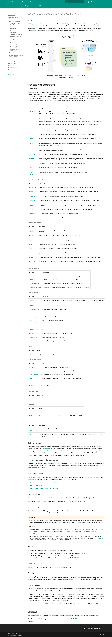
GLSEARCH (31, 158)
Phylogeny (13, 39)
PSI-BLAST (31, 129)
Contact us (11, 74)
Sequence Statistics (15, 36)
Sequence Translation (16, 34)
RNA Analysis (13, 47)
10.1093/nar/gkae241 (59, 558)
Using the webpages (18, 6)
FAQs (40, 6)
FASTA (30, 134)
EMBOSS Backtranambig (35, 287)
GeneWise (31, 217)
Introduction (11, 15)
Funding (10, 70)
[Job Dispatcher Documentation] (8, 2)
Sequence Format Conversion (15, 50)
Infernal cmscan (33, 412)
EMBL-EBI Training (65, 479)
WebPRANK (32, 261)
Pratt (30, 382)
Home (8, 6)
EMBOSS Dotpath (33, 333)
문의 (62, 539)
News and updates (13, 61)
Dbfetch (35, 30)
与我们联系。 (93, 531)
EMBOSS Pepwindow (34, 309)
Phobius (31, 378)
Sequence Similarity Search (15, 24)
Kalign (30, 240)
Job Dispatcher (32, 24)
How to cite (11, 65)
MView (30, 252)
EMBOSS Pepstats (33, 305)
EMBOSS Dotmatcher (34, 329)
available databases (47, 449)
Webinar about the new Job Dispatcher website (43, 483)
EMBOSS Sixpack (33, 279)
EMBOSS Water (32, 200)
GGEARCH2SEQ (32, 196)
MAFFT (31, 244)
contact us (47, 524)
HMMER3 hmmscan (33, 374)
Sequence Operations (16, 44)
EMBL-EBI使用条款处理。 (68, 531)
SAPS (30, 313)
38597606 (76, 558)
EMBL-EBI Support (76, 619)
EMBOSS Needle (33, 187)
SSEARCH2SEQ (32, 213)
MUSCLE (31, 248)
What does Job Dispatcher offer (15, 18)
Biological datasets (14, 53)
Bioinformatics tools (14, 21)
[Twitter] (103, 634)
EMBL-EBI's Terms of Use (35, 524)
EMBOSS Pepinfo (33, 300)
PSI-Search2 (32, 149)
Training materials (13, 58)
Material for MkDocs (17, 635)
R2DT (30, 415)
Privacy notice (12, 72)
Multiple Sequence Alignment (15, 31)
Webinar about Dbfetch (36, 485)
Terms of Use (82, 604)
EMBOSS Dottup (33, 337)
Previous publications (13, 67)
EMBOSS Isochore (33, 326)
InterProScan (32, 367)
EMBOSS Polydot (33, 341)
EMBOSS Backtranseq (34, 283)
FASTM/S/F (31, 163)
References (64, 567)
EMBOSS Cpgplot (33, 317)
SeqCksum (31, 399)
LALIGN (31, 209)
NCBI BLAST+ (32, 111)
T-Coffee (31, 257)
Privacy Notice (95, 604)
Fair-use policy (12, 63)
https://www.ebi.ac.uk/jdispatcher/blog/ (73, 501)
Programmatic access (31, 6)
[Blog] (100, 634)
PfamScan (31, 371)
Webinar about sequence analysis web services (44, 488)
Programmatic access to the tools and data (16, 55)
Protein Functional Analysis (15, 41)
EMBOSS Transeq (33, 276)
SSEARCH (31, 138)
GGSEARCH (32, 154)
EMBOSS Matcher (33, 205)
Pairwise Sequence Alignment (15, 27)
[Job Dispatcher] (98, 634)
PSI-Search (31, 143)
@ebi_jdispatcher (94, 498)
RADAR (31, 385)
